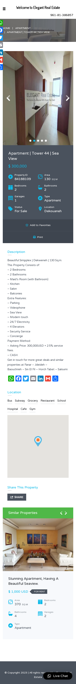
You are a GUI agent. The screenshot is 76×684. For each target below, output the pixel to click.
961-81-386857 (61, 15)
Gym (32, 409)
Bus (9, 400)
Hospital (12, 409)
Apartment (23, 28)
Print (39, 237)
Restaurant (48, 400)
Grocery (33, 400)
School (61, 400)
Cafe (24, 409)
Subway (20, 400)
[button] (57, 676)
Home (6, 28)
